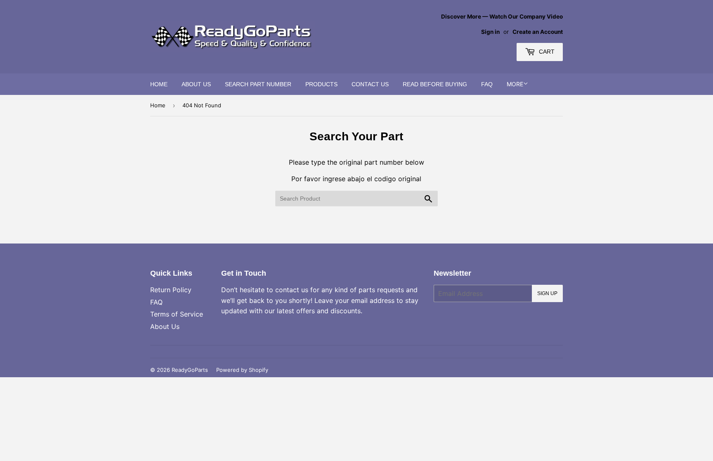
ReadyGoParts (190, 369)
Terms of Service (176, 314)
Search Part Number (258, 84)
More (515, 83)
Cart (546, 51)
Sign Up (547, 293)
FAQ (487, 84)
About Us (196, 84)
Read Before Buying (435, 84)
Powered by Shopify (242, 369)
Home (159, 84)
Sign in (490, 31)
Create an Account (537, 31)
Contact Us (370, 84)
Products (321, 84)
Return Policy (170, 290)
